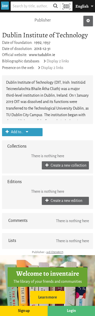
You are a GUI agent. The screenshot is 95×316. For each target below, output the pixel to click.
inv (5, 6)
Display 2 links (58, 61)
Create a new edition (66, 200)
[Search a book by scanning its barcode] (66, 6)
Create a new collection (68, 165)
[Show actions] (88, 21)
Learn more (47, 297)
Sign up (24, 310)
